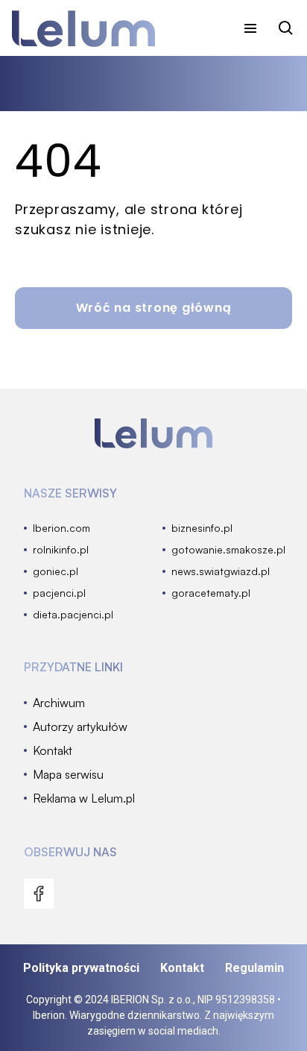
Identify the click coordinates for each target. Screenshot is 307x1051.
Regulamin (254, 968)
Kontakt (182, 968)
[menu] (250, 28)
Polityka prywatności (81, 968)
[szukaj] (286, 28)
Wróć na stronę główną (154, 307)
